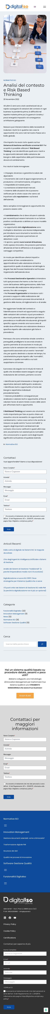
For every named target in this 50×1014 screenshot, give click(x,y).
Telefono (6, 505)
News (5, 616)
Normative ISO (9, 80)
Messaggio (7, 487)
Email (5, 496)
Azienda (6, 477)
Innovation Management (13, 614)
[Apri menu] (45, 7)
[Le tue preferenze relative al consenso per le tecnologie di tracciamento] (46, 1010)
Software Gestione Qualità (14, 622)
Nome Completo (9, 468)
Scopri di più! (25, 695)
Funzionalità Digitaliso (12, 611)
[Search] (42, 644)
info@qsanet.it (25, 911)
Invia (8, 529)
